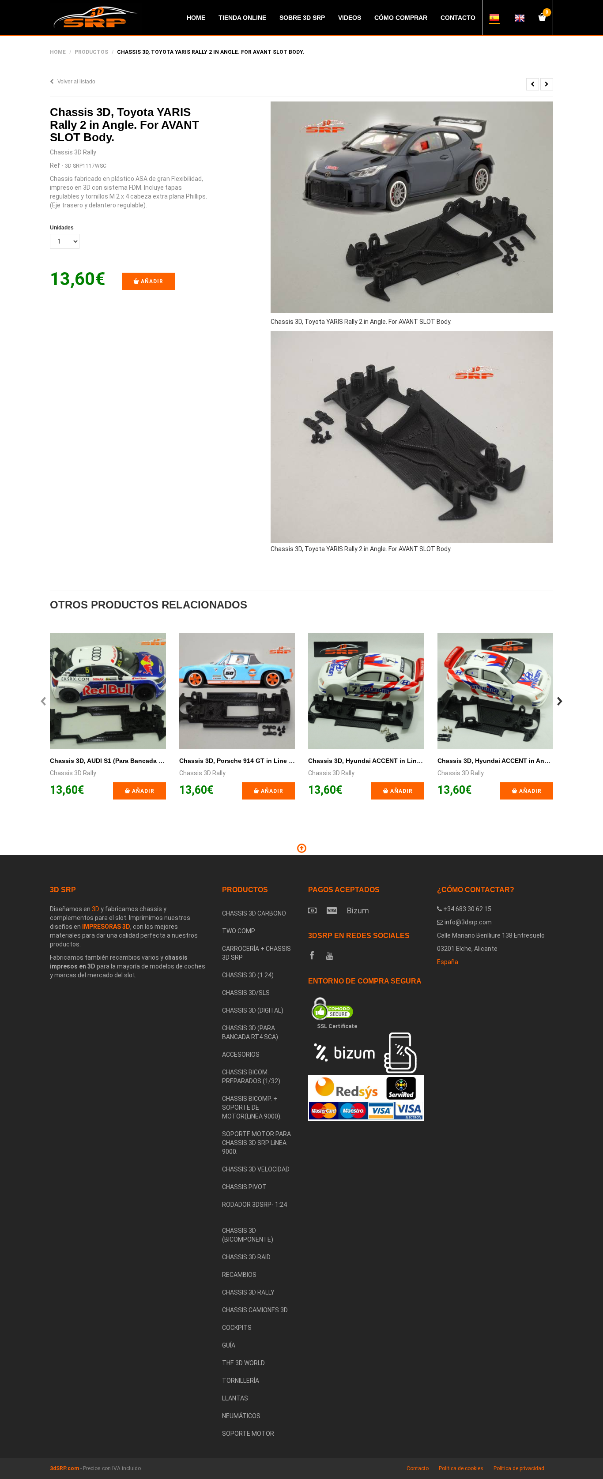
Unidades (62, 228)
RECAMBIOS (239, 1274)
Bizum (358, 910)
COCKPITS (237, 1327)
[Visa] (332, 910)
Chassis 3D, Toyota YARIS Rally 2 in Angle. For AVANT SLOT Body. (124, 124)
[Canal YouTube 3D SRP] (329, 956)
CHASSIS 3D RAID (246, 1257)
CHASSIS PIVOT (244, 1186)
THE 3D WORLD (243, 1362)
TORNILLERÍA (240, 1380)
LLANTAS (235, 1398)
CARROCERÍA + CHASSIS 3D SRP (256, 953)
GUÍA (228, 1345)
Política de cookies (461, 1468)
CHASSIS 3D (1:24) (248, 975)
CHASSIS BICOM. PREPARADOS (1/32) (251, 1077)
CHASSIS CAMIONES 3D (255, 1310)
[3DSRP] (258, 1217)
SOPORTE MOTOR (248, 1433)
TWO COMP (238, 931)
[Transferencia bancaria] (312, 910)
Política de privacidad (519, 1468)
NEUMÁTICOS (241, 1415)
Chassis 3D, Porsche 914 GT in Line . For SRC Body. (257, 760)
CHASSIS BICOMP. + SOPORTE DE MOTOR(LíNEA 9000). (252, 1107)
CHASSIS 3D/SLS (246, 992)
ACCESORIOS (241, 1054)
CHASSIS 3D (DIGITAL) (252, 1010)
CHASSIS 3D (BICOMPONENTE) (247, 1235)
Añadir (151, 281)
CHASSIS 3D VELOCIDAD (256, 1169)
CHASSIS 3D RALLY (248, 1292)
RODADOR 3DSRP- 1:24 (254, 1204)
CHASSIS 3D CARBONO (254, 913)
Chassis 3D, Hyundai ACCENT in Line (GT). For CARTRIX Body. (402, 760)
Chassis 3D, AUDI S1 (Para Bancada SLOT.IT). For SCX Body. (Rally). (152, 760)
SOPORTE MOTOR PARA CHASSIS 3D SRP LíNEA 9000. (256, 1142)
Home (58, 52)
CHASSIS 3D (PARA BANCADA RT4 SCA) (250, 1032)
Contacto (418, 1468)
